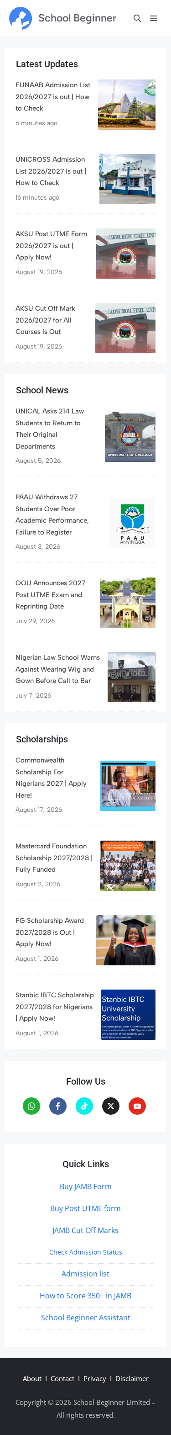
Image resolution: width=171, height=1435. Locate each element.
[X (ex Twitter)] (110, 1106)
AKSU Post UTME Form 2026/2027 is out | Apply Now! (51, 245)
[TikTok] (84, 1106)
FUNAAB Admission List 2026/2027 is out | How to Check (53, 96)
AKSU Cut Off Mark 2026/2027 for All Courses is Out (45, 320)
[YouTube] (137, 1106)
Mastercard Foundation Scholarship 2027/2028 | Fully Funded (54, 858)
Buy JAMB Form (86, 1186)
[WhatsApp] (31, 1106)
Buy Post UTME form (85, 1208)
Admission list (85, 1274)
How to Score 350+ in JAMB (85, 1296)
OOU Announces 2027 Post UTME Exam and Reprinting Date (50, 594)
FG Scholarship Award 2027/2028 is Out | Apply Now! (50, 932)
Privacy (94, 1378)
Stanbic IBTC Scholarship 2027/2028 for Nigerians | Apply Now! (55, 1006)
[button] (137, 18)
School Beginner (77, 17)
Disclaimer (132, 1378)
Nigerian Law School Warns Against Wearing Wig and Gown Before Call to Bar (58, 669)
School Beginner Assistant (85, 1318)
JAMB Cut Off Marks (85, 1230)
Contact (62, 1378)
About (32, 1378)
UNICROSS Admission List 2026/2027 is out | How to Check (51, 171)
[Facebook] (58, 1106)
